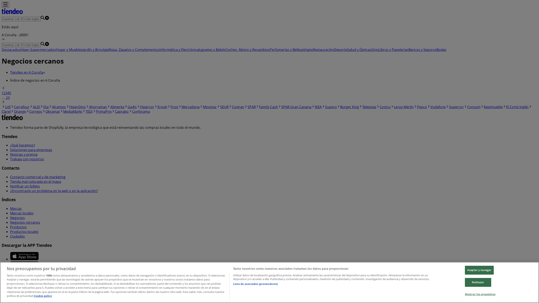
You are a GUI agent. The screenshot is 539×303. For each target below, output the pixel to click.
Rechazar (478, 282)
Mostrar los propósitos (480, 294)
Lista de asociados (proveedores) (255, 284)
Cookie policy (43, 296)
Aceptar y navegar (479, 270)
